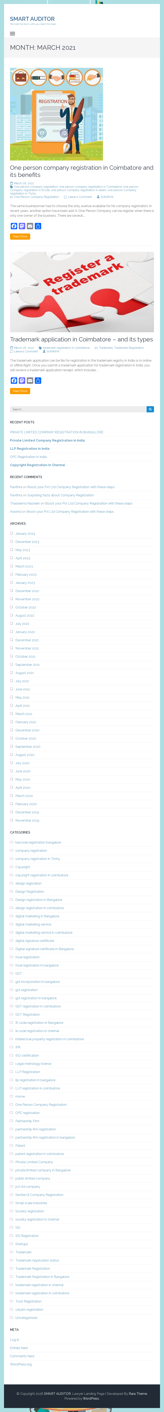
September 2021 (27, 665)
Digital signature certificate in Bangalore (44, 949)
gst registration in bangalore (36, 998)
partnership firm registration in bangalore (45, 1137)
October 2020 (25, 738)
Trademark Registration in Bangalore (42, 1277)
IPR (17, 1047)
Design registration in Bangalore (38, 900)
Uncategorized (26, 1318)
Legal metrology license (33, 1064)
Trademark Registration (129, 347)
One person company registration (36, 186)
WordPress (91, 1398)
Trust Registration (28, 1301)
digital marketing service (33, 924)
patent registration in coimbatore (39, 1154)
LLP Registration (27, 1072)
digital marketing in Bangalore (37, 916)
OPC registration (27, 1113)
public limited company (32, 1178)
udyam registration (29, 1309)
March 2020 (24, 796)
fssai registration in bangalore (37, 965)
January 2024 (25, 533)
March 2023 (24, 566)
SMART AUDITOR (32, 19)
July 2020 (22, 763)
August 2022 (24, 615)
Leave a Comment (80, 196)
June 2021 (22, 689)
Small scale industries (31, 1203)
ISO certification (27, 1055)
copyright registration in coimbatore (41, 875)
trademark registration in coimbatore (66, 347)
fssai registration (27, 957)
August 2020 (24, 755)
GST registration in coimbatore (38, 1006)
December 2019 (27, 812)
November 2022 (27, 599)
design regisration (28, 883)
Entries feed (19, 1348)
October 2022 (25, 607)
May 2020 (22, 779)
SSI (17, 1228)
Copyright (22, 867)
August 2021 (24, 673)
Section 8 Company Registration (39, 1195)
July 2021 (22, 681)
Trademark (106, 347)
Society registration (29, 1211)
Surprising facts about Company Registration (60, 495)
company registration (31, 851)
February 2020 (26, 804)
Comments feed (22, 1356)
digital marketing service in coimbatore (43, 932)
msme (20, 1096)
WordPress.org (21, 1364)
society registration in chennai (37, 1219)
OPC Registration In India (28, 457)
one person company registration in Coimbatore (90, 186)
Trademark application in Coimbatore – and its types (81, 339)
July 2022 (22, 624)
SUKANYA (107, 196)
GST (18, 973)
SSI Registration (27, 1236)
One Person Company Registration (36, 196)
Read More (20, 236)
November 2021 (27, 648)
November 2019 (27, 820)
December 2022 (27, 591)
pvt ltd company (27, 1187)
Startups (21, 1244)
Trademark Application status (37, 1260)
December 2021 (27, 640)
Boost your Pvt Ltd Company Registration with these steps (71, 487)
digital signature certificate (34, 941)
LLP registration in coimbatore (37, 1088)
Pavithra (16, 487)
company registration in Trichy (37, 859)
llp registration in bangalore (35, 1080)
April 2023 (22, 558)
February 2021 (25, 722)
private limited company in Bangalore (43, 1170)
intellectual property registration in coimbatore (49, 1039)
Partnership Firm (27, 1121)
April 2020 (22, 788)
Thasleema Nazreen (25, 503)
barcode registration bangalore (38, 842)
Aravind (15, 512)
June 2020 (23, 771)
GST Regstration (27, 1014)
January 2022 (25, 632)
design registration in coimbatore (39, 908)
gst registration (26, 990)
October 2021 (25, 656)
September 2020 (27, 747)
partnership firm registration (35, 1129)
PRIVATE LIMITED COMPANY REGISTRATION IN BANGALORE (56, 432)
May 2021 (22, 697)
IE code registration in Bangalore (39, 1023)
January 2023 (25, 583)
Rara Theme (138, 1394)
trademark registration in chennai (39, 1285)
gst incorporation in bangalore (37, 982)
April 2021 (22, 706)
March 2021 (23, 714)
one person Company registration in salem (78, 190)
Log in (14, 1340)
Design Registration (29, 891)
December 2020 (27, 730)
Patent (20, 1146)
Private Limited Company (34, 1162)
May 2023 (22, 550)
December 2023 (27, 542)
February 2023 (26, 574)
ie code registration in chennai (37, 1031)
